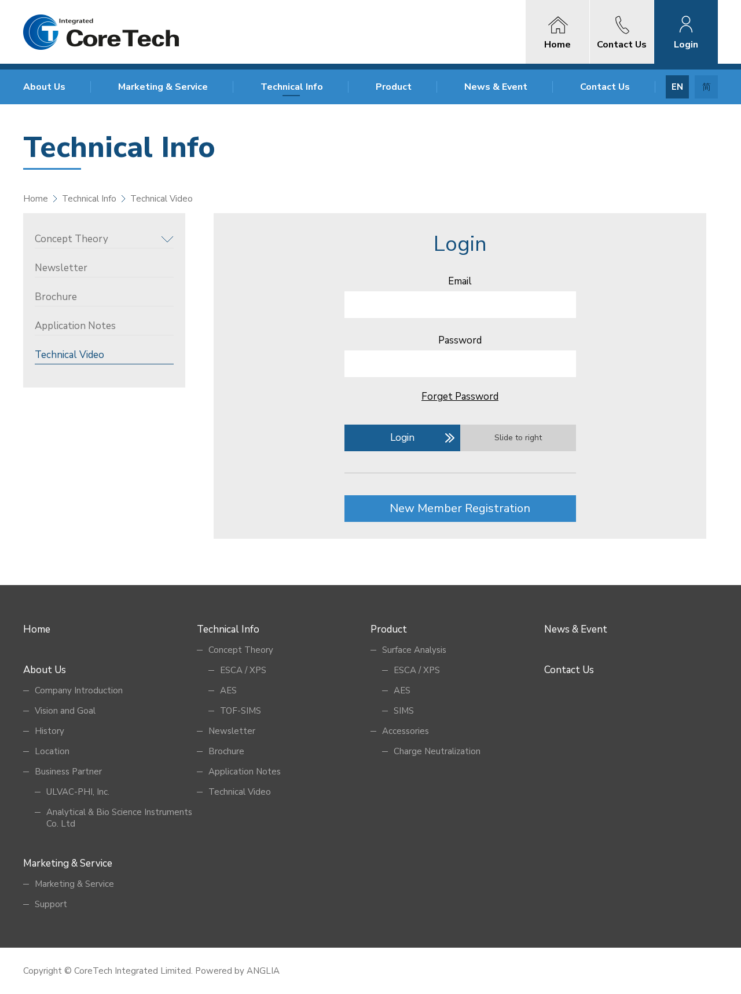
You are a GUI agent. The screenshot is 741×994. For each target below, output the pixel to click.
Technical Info (292, 87)
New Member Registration (460, 508)
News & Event (495, 87)
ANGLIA (263, 971)
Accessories (405, 731)
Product (394, 87)
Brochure (56, 297)
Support (51, 904)
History (49, 731)
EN (677, 87)
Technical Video (69, 354)
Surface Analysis (414, 650)
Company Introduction (79, 690)
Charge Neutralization (437, 751)
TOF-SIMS (240, 711)
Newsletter (61, 268)
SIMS (404, 711)
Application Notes (75, 325)
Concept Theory (71, 239)
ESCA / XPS (243, 670)
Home (35, 198)
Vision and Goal (65, 711)
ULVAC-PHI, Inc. (77, 792)
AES (228, 690)
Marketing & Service (163, 87)
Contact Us (605, 87)
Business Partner (68, 771)
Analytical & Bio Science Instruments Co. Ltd (119, 817)
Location (52, 751)
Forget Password (459, 396)
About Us (44, 87)
